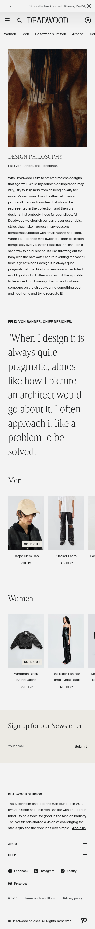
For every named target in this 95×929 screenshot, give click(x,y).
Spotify (69, 871)
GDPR (12, 898)
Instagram (44, 871)
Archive (78, 34)
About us (79, 828)
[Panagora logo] (84, 921)
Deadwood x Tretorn (50, 34)
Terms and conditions (40, 898)
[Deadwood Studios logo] (47, 20)
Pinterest (17, 884)
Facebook (18, 871)
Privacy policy (73, 898)
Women (10, 34)
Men (25, 34)
